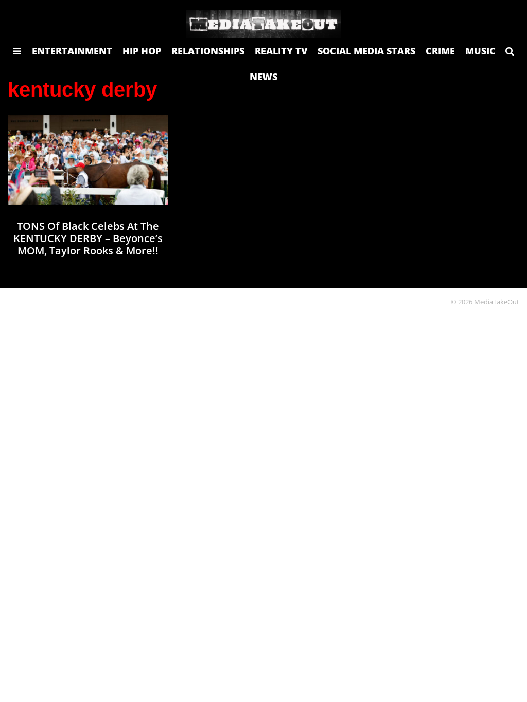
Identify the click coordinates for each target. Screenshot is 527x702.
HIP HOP (141, 51)
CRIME (440, 51)
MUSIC (480, 51)
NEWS (263, 76)
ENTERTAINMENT (72, 51)
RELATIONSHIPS (207, 51)
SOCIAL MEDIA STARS (366, 51)
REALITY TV (281, 51)
